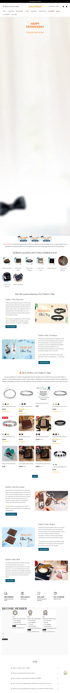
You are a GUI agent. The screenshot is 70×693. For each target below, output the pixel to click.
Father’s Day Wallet (44, 549)
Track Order (14, 14)
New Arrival (11, 11)
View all (35, 476)
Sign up (14, 626)
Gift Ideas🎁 (51, 11)
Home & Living (42, 11)
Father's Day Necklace (44, 362)
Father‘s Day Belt (10, 580)
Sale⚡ (4, 11)
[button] (12, 6)
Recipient (58, 11)
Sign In (23, 628)
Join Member (6, 14)
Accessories (34, 11)
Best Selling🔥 (19, 11)
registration (5, 639)
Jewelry (27, 11)
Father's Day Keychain (11, 514)
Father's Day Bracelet (11, 326)
